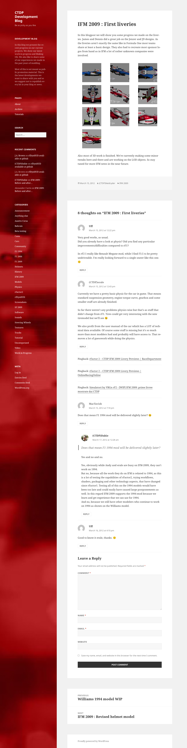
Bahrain (19, 226)
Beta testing (20, 231)
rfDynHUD (20, 297)
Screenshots (20, 302)
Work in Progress (23, 353)
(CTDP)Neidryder (107, 183)
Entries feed (21, 377)
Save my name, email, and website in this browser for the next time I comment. (119, 655)
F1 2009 (18, 261)
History (18, 271)
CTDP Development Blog (26, 16)
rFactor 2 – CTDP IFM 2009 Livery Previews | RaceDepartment (125, 358)
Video (17, 348)
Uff (91, 226)
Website (82, 641)
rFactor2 (19, 292)
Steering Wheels (23, 322)
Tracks (18, 332)
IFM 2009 (19, 276)
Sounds (18, 317)
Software (19, 312)
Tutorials (19, 114)
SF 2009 (18, 307)
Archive (18, 109)
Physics (18, 287)
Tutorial (19, 337)
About (18, 104)
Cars (17, 241)
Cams (17, 236)
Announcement (22, 210)
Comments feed (22, 382)
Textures (19, 327)
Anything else (21, 215)
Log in (18, 372)
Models (18, 281)
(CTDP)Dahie (21, 163)
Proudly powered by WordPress (93, 741)
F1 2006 (18, 256)
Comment (84, 573)
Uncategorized (22, 342)
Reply (83, 270)
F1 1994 (18, 251)
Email (82, 628)
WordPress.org (22, 387)
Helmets (19, 266)
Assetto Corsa (21, 221)
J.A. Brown (20, 155)
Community (20, 246)
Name (82, 615)
